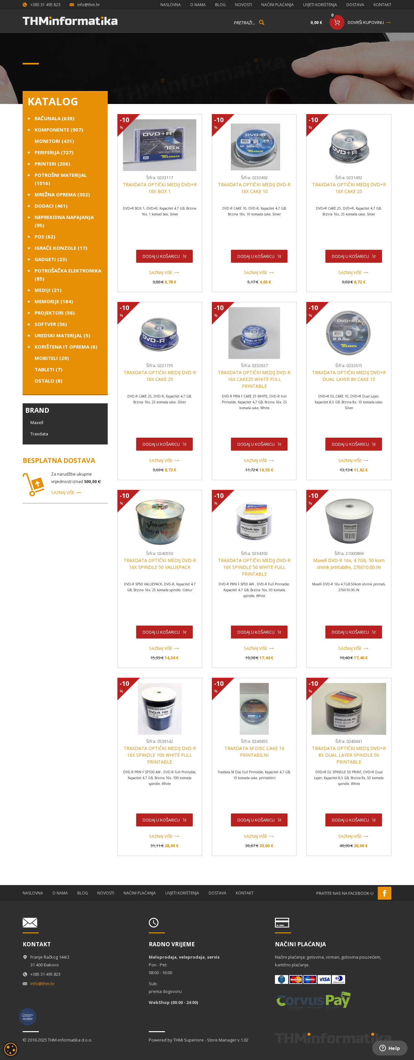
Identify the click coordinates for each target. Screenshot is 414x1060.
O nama (198, 4)
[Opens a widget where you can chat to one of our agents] (390, 1049)
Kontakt (382, 4)
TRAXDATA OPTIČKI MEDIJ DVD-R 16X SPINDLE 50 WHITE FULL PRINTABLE (254, 567)
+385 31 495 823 (45, 4)
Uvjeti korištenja (320, 4)
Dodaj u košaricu (161, 256)
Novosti (243, 4)
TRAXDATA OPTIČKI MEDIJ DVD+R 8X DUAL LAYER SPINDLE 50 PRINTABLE (349, 755)
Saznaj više (62, 492)
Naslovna (170, 4)
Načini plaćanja (277, 4)
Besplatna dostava (59, 460)
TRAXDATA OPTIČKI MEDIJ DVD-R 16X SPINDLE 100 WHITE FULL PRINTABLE (160, 755)
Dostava (355, 4)
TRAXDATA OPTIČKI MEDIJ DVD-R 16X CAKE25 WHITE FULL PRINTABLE (254, 379)
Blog (220, 4)
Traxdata (39, 434)
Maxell (36, 422)
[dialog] (10, 1049)
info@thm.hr (88, 4)
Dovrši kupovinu (366, 22)
